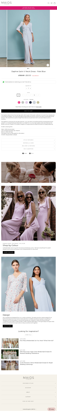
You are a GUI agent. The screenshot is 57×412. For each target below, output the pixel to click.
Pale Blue (34, 102)
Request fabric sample (11, 134)
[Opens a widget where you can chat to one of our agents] (51, 409)
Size (28, 92)
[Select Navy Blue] (30, 104)
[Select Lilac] (27, 104)
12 (26, 95)
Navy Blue (30, 102)
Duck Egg (22, 102)
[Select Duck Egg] (23, 104)
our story (7, 326)
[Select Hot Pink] (19, 104)
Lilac (26, 102)
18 (38, 95)
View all (28, 334)
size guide (13, 133)
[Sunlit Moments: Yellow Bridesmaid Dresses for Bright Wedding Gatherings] (10, 365)
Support (28, 396)
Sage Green (38, 102)
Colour (28, 99)
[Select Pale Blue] (34, 104)
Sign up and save (28, 401)
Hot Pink (19, 102)
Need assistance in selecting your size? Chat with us (18, 81)
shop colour (8, 252)
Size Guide (38, 106)
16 (34, 95)
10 (22, 95)
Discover (28, 387)
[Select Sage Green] (38, 104)
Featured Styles (28, 383)
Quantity (28, 85)
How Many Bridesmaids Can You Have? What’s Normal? (37, 340)
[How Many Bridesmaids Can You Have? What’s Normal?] (10, 343)
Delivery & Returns (28, 145)
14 (30, 95)
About (28, 392)
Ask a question (28, 148)
